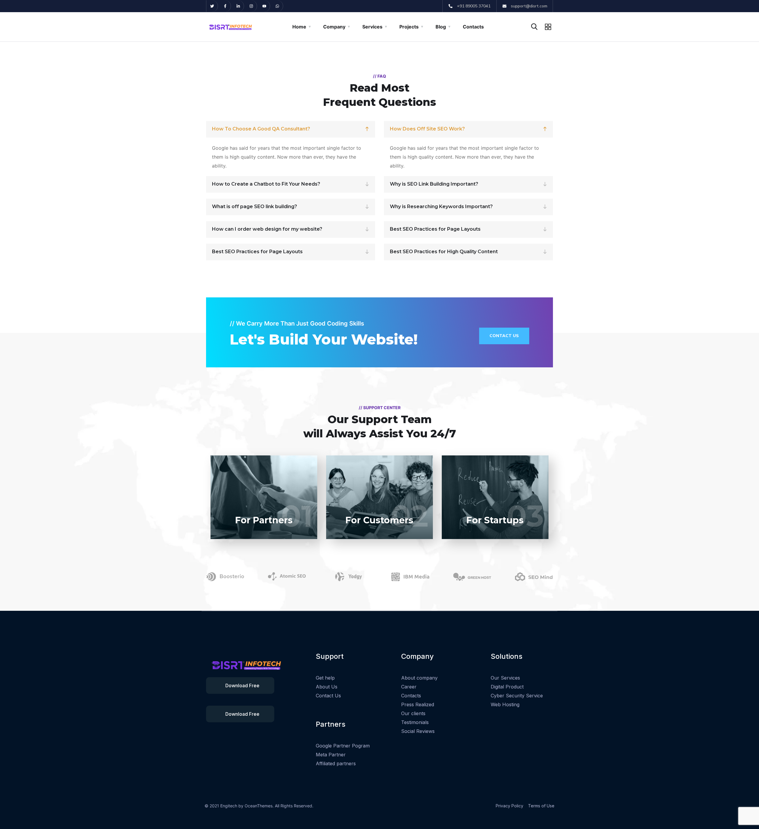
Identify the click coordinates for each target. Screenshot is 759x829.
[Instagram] (251, 6)
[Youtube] (264, 6)
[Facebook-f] (225, 6)
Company (334, 27)
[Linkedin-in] (238, 6)
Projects (409, 27)
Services (372, 27)
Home (299, 27)
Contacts (473, 27)
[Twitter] (212, 6)
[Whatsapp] (277, 6)
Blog (441, 27)
